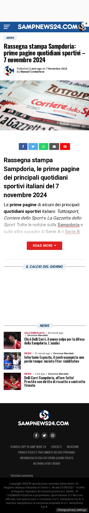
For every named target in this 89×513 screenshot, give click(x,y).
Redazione (73, 447)
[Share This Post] (44, 146)
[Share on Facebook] (23, 146)
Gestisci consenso (22, 475)
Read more (42, 246)
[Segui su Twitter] (44, 435)
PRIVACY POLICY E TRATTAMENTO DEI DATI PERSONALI (46, 452)
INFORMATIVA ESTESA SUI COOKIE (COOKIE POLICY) (46, 458)
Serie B (72, 231)
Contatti (56, 447)
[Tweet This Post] (33, 146)
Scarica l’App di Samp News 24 (28, 447)
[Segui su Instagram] (52, 435)
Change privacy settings (71, 509)
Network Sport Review (46, 464)
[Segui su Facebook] (36, 435)
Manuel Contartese (32, 71)
